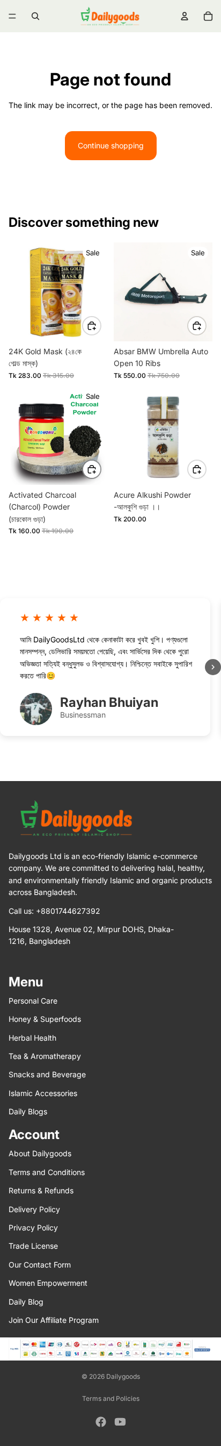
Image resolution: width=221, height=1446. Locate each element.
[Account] (184, 16)
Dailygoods (123, 1376)
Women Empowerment (48, 1282)
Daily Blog (26, 1301)
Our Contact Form (40, 1264)
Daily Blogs (28, 1111)
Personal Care (33, 1000)
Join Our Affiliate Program (54, 1320)
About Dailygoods (40, 1153)
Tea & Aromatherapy (45, 1056)
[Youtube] (120, 1421)
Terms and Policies (110, 1398)
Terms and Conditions (47, 1172)
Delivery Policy (34, 1208)
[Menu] (12, 16)
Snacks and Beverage (47, 1074)
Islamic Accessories (43, 1092)
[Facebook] (100, 1421)
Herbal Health (32, 1037)
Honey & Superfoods (45, 1018)
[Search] (35, 16)
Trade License (33, 1245)
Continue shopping (111, 145)
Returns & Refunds (41, 1190)
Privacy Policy (33, 1227)
